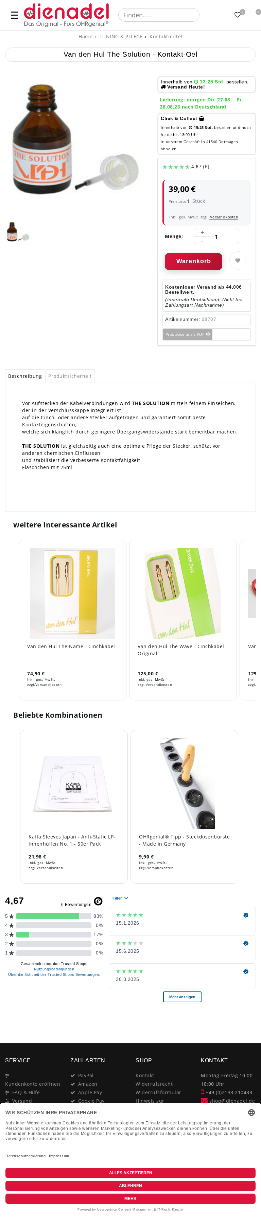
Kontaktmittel (165, 36)
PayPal (86, 1075)
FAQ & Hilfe (26, 1092)
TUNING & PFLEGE (120, 36)
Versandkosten (223, 216)
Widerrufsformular (158, 1092)
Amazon (88, 1084)
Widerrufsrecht (154, 1084)
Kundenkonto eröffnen (32, 1084)
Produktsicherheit (70, 376)
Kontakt (145, 1075)
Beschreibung (25, 376)
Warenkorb (193, 261)
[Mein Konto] (221, 15)
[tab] (25, 376)
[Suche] (204, 15)
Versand (22, 1101)
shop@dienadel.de (231, 1101)
